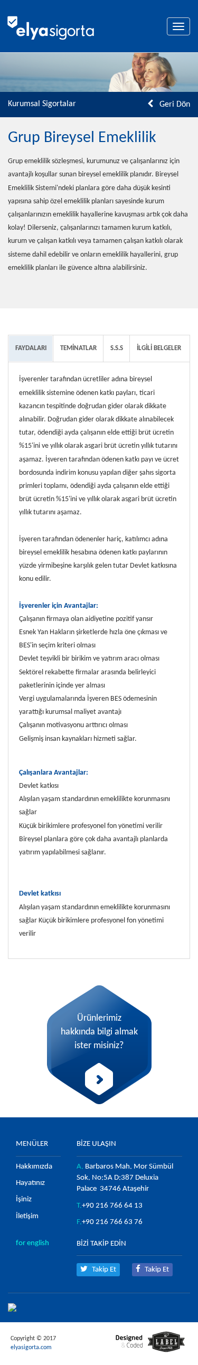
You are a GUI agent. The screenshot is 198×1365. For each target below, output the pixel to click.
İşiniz (24, 1199)
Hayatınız (30, 1183)
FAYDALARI (30, 348)
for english (32, 1243)
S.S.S (116, 348)
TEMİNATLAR (78, 348)
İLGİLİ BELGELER (159, 348)
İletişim (27, 1216)
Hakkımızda (34, 1167)
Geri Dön (174, 104)
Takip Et (103, 1270)
